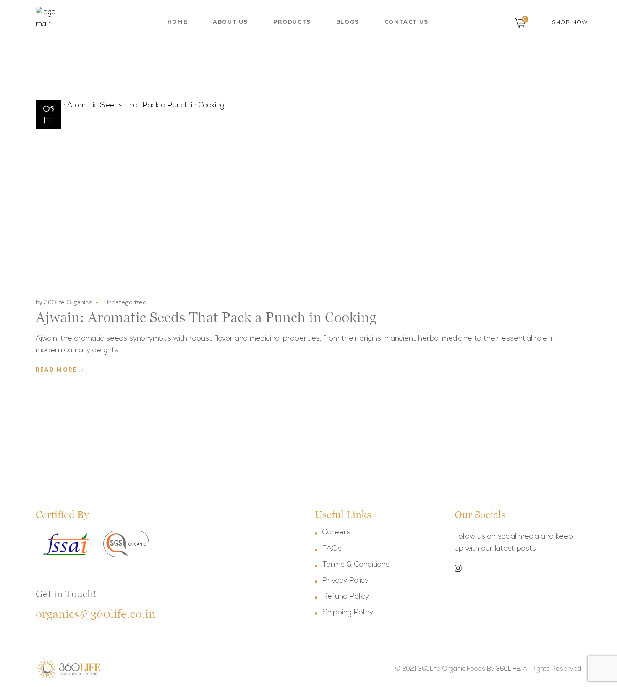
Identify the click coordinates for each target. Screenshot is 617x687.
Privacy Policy (345, 581)
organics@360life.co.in (96, 614)
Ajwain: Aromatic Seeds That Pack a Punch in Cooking (206, 317)
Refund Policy (345, 597)
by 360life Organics (64, 302)
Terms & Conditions (356, 565)
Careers (336, 532)
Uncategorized (125, 302)
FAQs (332, 549)
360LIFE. (508, 669)
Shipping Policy (347, 613)
